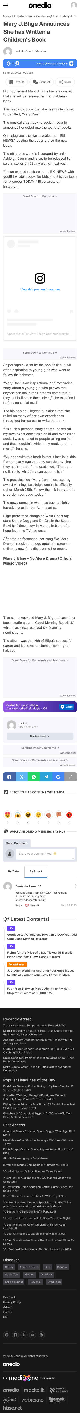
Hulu (48, 1267)
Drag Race (54, 1281)
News (7, 16)
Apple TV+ (11, 1274)
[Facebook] (15, 1334)
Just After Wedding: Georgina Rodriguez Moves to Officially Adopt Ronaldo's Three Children (40, 973)
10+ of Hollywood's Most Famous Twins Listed (32, 1171)
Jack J (30, 51)
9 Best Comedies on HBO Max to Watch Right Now (35, 1196)
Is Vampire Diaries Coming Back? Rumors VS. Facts (35, 1164)
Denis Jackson (25, 886)
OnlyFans (47, 1274)
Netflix (9, 1267)
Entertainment (23, 16)
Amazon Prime (29, 1267)
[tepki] (7, 815)
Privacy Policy (12, 1302)
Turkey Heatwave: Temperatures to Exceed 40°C (34, 1025)
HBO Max (35, 1281)
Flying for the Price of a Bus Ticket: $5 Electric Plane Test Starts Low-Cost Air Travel (39, 955)
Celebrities (43, 16)
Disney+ (62, 1267)
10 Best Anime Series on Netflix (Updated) (29, 1211)
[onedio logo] (37, 1364)
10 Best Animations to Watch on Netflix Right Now (34, 1233)
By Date (13, 871)
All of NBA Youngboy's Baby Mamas (26, 1158)
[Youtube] (32, 1334)
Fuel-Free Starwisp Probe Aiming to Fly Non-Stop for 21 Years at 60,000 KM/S (39, 991)
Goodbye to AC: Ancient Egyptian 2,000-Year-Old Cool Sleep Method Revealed (42, 936)
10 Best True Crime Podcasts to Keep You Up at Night (36, 1218)
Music (55, 16)
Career (7, 1312)
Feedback (9, 1297)
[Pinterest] (41, 1334)
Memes (29, 1274)
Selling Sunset (14, 1281)
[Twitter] (24, 1334)
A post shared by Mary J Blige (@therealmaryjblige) (40, 333)
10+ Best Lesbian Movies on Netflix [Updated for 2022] (37, 1249)
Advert (7, 1307)
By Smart (36, 871)
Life (11, 928)
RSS (5, 1316)
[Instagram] (6, 1334)
